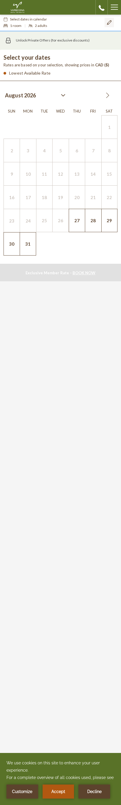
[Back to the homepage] (17, 7)
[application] (60, 779)
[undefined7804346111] (102, 7)
